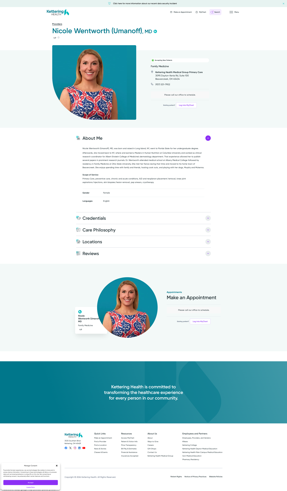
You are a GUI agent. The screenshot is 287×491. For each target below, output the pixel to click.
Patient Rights (176, 477)
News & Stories (100, 449)
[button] (57, 466)
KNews (185, 441)
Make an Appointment (103, 438)
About (150, 438)
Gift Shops (152, 449)
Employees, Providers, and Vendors (196, 438)
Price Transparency (128, 445)
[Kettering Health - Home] (58, 12)
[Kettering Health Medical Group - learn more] (155, 31)
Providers (57, 24)
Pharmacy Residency (190, 459)
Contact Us (152, 452)
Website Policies (215, 477)
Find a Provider (100, 441)
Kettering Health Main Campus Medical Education (202, 452)
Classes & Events (101, 452)
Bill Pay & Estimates (129, 449)
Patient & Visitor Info (129, 441)
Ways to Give (153, 441)
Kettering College (189, 445)
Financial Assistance (129, 452)
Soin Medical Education (191, 456)
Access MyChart (127, 438)
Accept (31, 483)
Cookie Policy (30, 487)
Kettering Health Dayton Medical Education (199, 449)
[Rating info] (58, 37)
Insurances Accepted (129, 456)
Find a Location (100, 445)
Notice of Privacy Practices (195, 477)
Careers (151, 445)
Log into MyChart (186, 105)
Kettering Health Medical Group (160, 456)
